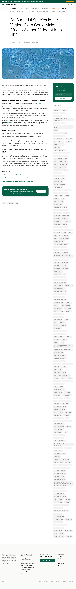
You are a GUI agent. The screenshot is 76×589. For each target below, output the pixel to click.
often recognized (21, 155)
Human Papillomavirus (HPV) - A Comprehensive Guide (28, 558)
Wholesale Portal (70, 1)
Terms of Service (55, 581)
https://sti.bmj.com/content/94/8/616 (11, 174)
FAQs (59, 565)
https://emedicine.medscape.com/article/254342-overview (17, 181)
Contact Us (41, 191)
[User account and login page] (68, 5)
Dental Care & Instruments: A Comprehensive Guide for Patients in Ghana (28, 562)
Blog (18, 11)
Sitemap (60, 556)
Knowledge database (25, 573)
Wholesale (60, 558)
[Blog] (59, 5)
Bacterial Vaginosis (16, 15)
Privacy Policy (43, 581)
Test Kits (27, 8)
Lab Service (63, 8)
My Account (61, 554)
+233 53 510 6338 (45, 554)
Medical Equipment (35, 8)
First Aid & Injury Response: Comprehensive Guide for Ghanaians (27, 555)
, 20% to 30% (9, 122)
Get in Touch (47, 560)
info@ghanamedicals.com (47, 556)
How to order (61, 563)
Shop (59, 561)
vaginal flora (38, 103)
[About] (62, 5)
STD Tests (20, 8)
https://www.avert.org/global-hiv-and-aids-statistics (15, 177)
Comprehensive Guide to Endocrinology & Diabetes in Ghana (28, 570)
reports (4, 85)
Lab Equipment (45, 8)
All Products (13, 8)
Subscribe (63, 98)
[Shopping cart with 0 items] (72, 5)
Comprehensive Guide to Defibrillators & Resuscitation (27, 566)
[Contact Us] (65, 5)
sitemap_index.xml (68, 581)
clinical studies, (11, 106)
